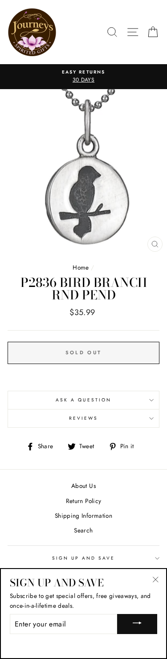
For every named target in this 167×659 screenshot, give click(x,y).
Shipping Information (83, 515)
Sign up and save (83, 558)
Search (83, 530)
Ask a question (83, 400)
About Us (83, 485)
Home (81, 267)
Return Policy (83, 500)
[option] (83, 77)
